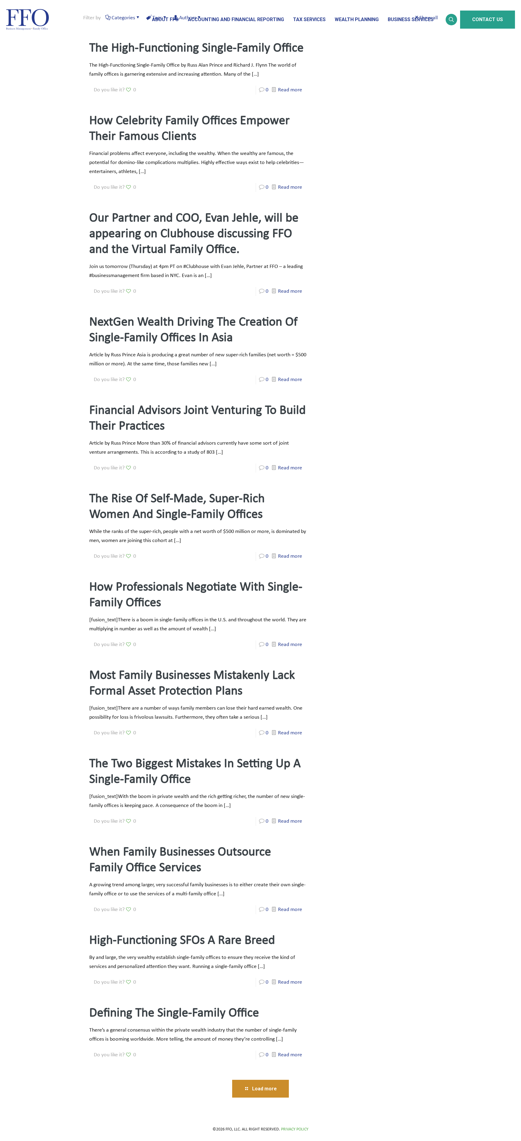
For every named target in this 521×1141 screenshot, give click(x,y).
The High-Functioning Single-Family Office (196, 48)
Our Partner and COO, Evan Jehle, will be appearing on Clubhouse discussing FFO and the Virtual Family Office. (193, 234)
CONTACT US (487, 19)
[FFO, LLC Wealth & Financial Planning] (27, 19)
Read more (290, 90)
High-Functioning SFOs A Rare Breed (182, 940)
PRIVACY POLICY (294, 1129)
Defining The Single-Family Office (174, 1013)
